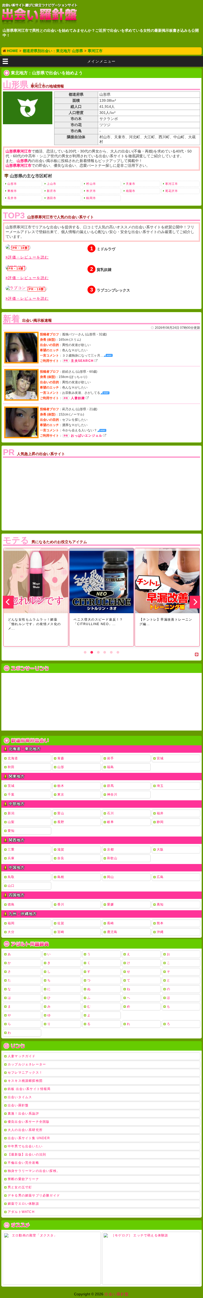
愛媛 (110, 904)
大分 (11, 932)
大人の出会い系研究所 (25, 1130)
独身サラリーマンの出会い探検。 (34, 1171)
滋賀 (60, 849)
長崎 (110, 923)
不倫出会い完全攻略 (23, 1163)
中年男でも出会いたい (25, 1146)
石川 (110, 813)
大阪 (160, 849)
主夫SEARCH (82, 361)
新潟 (11, 813)
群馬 (110, 786)
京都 (110, 849)
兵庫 (11, 858)
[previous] (8, 602)
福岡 (11, 923)
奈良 (60, 858)
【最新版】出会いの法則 (27, 1154)
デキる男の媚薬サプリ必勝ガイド (34, 1195)
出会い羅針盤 (18, 1105)
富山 (60, 813)
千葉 (11, 794)
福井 (160, 813)
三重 (11, 849)
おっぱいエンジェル (86, 435)
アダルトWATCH (21, 1212)
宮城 (160, 758)
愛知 (11, 831)
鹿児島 (112, 932)
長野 (60, 822)
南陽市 (130, 190)
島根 (60, 877)
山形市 (12, 183)
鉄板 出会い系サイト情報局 (29, 1089)
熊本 (160, 923)
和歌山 (112, 858)
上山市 (51, 183)
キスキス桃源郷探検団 (25, 1081)
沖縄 (160, 932)
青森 (60, 758)
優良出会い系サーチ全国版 (28, 1122)
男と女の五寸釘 (20, 1187)
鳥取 (11, 877)
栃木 (60, 786)
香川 (60, 904)
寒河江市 (171, 183)
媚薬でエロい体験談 (23, 1203)
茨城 (11, 786)
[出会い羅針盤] (39, 14)
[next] (195, 602)
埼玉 (160, 786)
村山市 (91, 183)
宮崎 (60, 932)
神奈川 (112, 794)
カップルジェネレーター (27, 1064)
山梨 (11, 822)
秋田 (11, 767)
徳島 (11, 904)
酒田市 (51, 198)
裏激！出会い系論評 (23, 1113)
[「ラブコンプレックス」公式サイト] (26, 288)
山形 (60, 767)
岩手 (110, 758)
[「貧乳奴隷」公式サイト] (16, 267)
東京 (60, 794)
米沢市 (91, 190)
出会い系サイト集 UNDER (29, 1138)
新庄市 (51, 190)
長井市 (12, 198)
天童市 (130, 183)
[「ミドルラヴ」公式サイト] (18, 246)
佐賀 (60, 923)
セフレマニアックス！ (25, 1072)
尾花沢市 (171, 190)
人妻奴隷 (78, 398)
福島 (110, 767)
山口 (11, 886)
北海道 (13, 758)
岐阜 (110, 822)
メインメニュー (101, 61)
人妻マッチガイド (22, 1056)
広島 (160, 877)
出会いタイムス (20, 1097)
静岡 (160, 822)
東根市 (12, 190)
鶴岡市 (91, 198)
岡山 (110, 877)
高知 (160, 904)
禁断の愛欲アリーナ (23, 1179)
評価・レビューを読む (28, 257)
